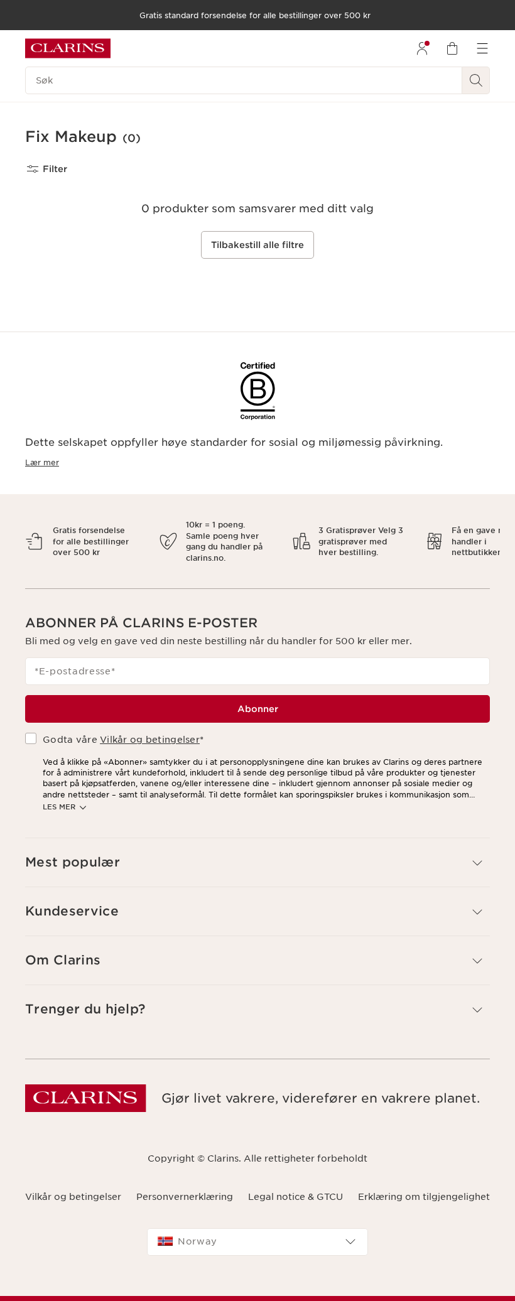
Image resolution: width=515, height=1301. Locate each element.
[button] (257, 852)
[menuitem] (422, 48)
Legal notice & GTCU (295, 1185)
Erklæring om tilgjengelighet (424, 1185)
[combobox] (257, 1230)
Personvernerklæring (184, 1185)
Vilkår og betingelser (150, 729)
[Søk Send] (476, 80)
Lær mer (42, 462)
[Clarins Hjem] (68, 48)
